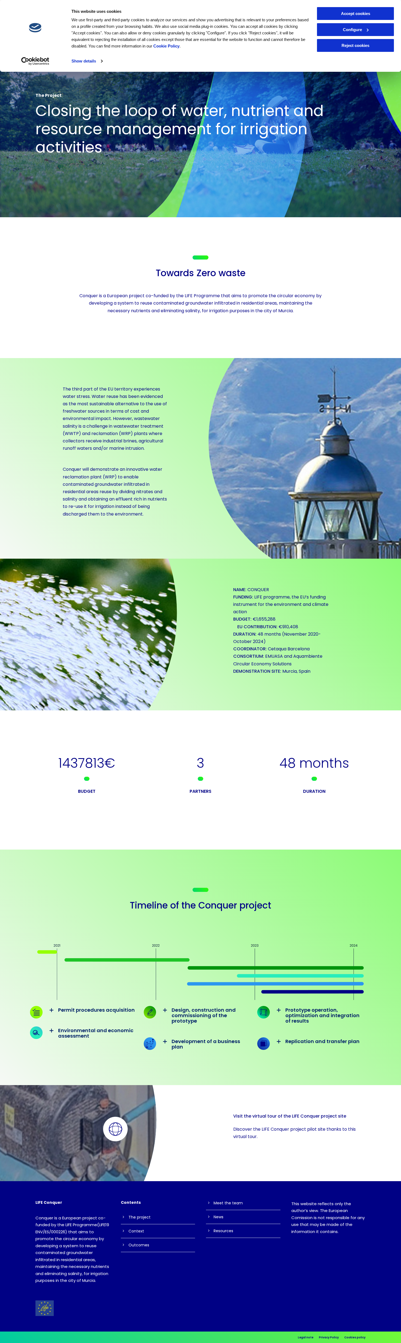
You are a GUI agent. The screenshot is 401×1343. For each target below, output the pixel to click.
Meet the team (228, 1203)
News (218, 1217)
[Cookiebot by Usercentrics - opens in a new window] (35, 61)
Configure (352, 29)
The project (139, 1217)
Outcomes (138, 1245)
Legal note (305, 1337)
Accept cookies (355, 13)
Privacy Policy (329, 1337)
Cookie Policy (166, 46)
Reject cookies (355, 45)
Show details (83, 61)
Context (136, 1231)
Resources (223, 1231)
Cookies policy (355, 1337)
